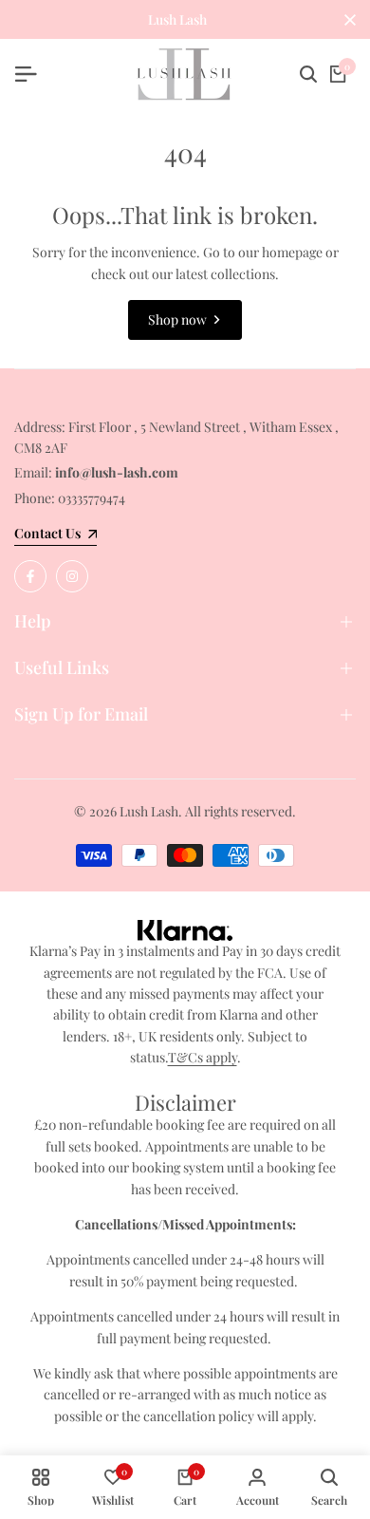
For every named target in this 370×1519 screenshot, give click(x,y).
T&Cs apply (202, 1057)
